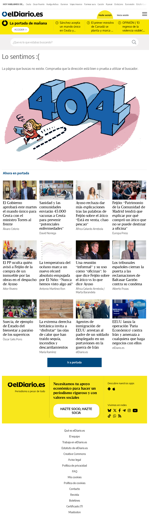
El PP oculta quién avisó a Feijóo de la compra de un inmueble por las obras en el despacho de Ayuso (19, 273)
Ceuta (28, 4)
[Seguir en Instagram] (129, 410)
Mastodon (74, 512)
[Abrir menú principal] (144, 14)
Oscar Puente (38, 4)
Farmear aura (90, 4)
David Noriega (47, 233)
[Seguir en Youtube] (135, 410)
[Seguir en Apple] (114, 389)
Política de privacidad (74, 465)
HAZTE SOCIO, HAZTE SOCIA (76, 411)
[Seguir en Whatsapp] (114, 416)
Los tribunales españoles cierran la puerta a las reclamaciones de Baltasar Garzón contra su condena (128, 273)
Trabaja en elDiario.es (74, 442)
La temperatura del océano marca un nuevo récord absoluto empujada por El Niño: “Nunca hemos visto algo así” (56, 273)
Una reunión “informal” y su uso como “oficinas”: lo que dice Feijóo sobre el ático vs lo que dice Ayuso (92, 273)
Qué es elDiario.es (74, 430)
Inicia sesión (123, 15)
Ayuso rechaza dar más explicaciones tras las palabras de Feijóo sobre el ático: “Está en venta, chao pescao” (92, 213)
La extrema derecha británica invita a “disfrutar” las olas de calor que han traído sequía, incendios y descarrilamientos (55, 334)
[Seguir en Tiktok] (109, 416)
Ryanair (109, 4)
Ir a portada (74, 362)
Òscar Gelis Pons (12, 339)
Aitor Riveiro (10, 288)
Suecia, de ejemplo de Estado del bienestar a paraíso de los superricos (18, 328)
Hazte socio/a (105, 15)
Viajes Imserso (76, 4)
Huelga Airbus (52, 4)
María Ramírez (47, 352)
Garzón (101, 4)
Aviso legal (74, 459)
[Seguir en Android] (109, 389)
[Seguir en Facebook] (120, 410)
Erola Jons (118, 4)
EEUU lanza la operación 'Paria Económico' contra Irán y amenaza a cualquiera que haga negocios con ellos (128, 332)
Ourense (64, 4)
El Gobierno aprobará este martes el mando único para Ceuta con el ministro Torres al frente (20, 213)
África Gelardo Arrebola (89, 228)
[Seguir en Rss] (119, 416)
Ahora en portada (16, 173)
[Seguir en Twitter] (115, 410)
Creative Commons (74, 454)
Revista (74, 494)
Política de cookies (74, 483)
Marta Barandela (85, 292)
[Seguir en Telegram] (124, 410)
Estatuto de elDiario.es (75, 448)
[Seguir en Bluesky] (109, 410)
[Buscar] (134, 42)
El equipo (74, 436)
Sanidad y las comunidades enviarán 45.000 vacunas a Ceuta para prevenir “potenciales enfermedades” (52, 215)
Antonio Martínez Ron (52, 288)
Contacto (74, 488)
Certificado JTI (74, 506)
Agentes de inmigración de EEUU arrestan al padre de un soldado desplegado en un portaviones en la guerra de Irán (92, 334)
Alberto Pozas (120, 288)
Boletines (74, 500)
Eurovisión (129, 4)
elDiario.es (82, 352)
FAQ (74, 471)
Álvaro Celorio (11, 228)
